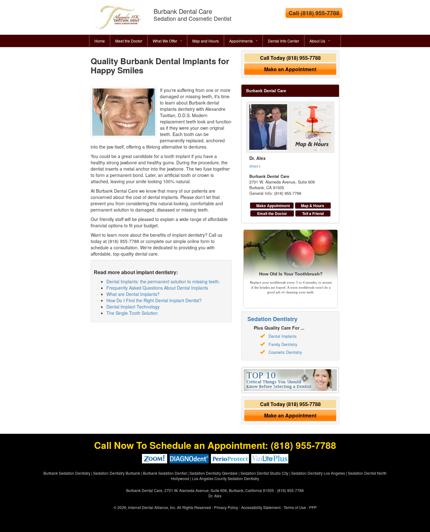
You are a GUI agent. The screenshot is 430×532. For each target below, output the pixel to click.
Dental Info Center (283, 40)
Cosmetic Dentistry (285, 352)
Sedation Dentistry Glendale (214, 473)
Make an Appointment (290, 69)
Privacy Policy (226, 507)
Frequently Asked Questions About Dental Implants (157, 288)
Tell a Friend (313, 213)
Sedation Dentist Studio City (264, 473)
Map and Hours (205, 40)
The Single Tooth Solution (132, 313)
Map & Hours (312, 205)
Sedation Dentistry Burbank (116, 473)
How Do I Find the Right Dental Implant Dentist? (154, 300)
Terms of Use (295, 507)
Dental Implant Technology (133, 306)
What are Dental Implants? (133, 294)
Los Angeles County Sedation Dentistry (225, 478)
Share (253, 165)
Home (99, 40)
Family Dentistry (283, 344)
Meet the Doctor (128, 40)
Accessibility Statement (260, 507)
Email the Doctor (272, 213)
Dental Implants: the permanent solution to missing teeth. (163, 281)
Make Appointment (273, 205)
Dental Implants (283, 336)
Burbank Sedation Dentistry (66, 473)
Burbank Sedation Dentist (165, 473)
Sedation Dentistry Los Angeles (318, 473)
